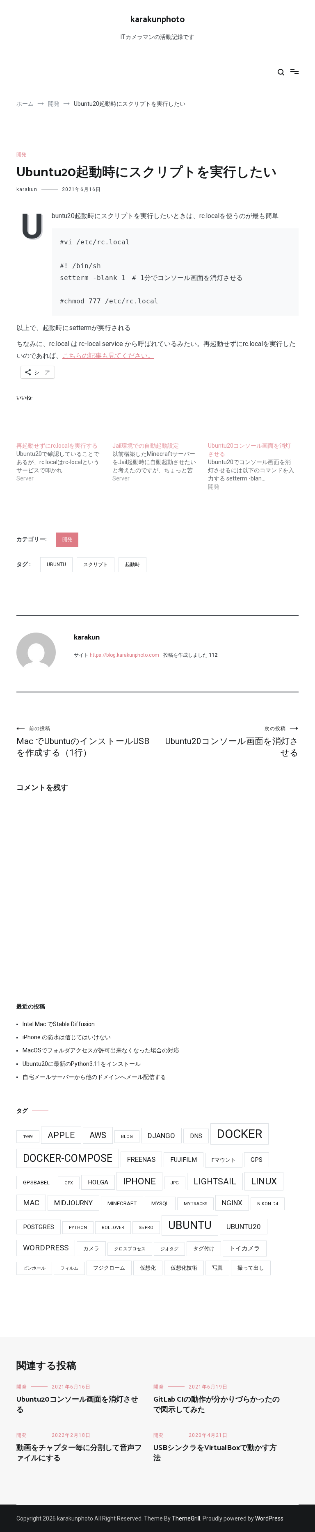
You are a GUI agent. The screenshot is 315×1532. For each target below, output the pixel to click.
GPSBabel (36, 1182)
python (78, 1227)
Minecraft (122, 1203)
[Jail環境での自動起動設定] (160, 462)
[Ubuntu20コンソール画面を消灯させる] (256, 466)
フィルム (69, 1268)
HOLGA (98, 1182)
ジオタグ (169, 1249)
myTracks (195, 1203)
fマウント (224, 1160)
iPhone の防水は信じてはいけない (67, 1037)
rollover (113, 1227)
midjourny (73, 1203)
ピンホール (34, 1268)
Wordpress (45, 1247)
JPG (175, 1183)
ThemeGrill (186, 1518)
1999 (28, 1136)
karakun (26, 189)
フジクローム (109, 1268)
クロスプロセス (130, 1249)
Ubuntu (56, 564)
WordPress (269, 1518)
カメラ (91, 1248)
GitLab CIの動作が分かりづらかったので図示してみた (216, 1404)
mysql (160, 1203)
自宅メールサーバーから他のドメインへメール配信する (94, 1077)
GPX (68, 1183)
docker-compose (67, 1158)
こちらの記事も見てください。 (108, 356)
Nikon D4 (267, 1203)
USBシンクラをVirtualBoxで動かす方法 (215, 1453)
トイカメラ (244, 1248)
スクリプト (95, 564)
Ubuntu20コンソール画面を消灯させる (232, 742)
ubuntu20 (243, 1226)
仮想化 (148, 1268)
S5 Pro (146, 1227)
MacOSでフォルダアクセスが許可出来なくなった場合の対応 (101, 1050)
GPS (256, 1159)
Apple (61, 1135)
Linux (264, 1181)
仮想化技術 (184, 1268)
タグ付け (204, 1248)
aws (97, 1135)
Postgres (38, 1227)
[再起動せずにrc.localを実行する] (64, 462)
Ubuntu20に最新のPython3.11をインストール (82, 1064)
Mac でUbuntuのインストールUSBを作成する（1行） (82, 742)
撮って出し (250, 1268)
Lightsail (215, 1181)
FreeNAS (141, 1159)
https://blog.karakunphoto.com (124, 655)
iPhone (139, 1181)
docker (239, 1134)
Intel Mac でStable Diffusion (59, 1024)
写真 (217, 1268)
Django (161, 1135)
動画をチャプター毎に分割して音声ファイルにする (79, 1453)
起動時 (132, 564)
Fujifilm (183, 1159)
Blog (127, 1136)
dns (196, 1136)
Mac (31, 1202)
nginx (232, 1203)
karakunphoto (157, 20)
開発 (21, 154)
